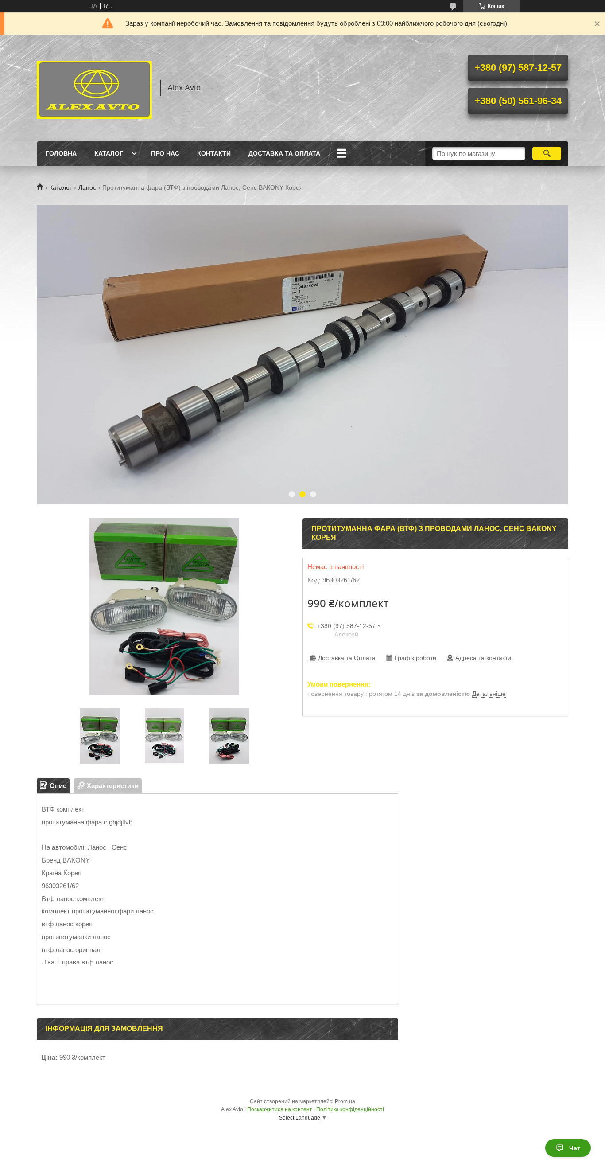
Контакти (214, 153)
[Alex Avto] (94, 87)
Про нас (165, 153)
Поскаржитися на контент (279, 1109)
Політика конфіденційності (350, 1109)
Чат (574, 1147)
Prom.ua (345, 1101)
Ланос (87, 187)
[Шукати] (546, 153)
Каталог (108, 153)
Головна (61, 153)
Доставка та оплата (284, 153)
